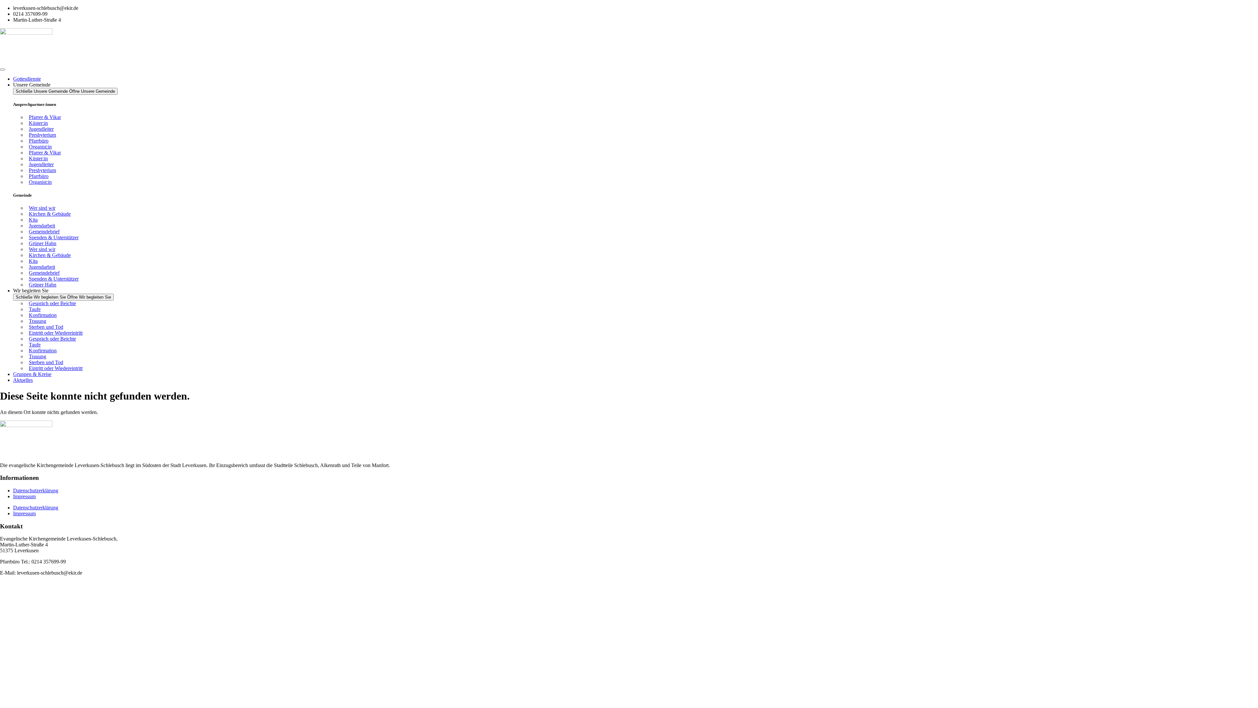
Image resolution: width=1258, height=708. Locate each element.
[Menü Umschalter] (2, 69)
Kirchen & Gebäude (50, 214)
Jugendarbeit (42, 225)
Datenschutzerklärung (35, 490)
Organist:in (40, 146)
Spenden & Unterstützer (54, 237)
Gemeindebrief (44, 231)
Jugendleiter (41, 129)
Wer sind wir (42, 208)
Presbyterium (42, 135)
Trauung (37, 321)
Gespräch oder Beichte (52, 303)
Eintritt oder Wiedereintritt (56, 333)
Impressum (24, 496)
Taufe (35, 309)
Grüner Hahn (42, 243)
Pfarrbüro (38, 141)
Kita (33, 220)
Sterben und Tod (46, 327)
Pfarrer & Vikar (45, 117)
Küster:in (38, 123)
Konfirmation (43, 315)
